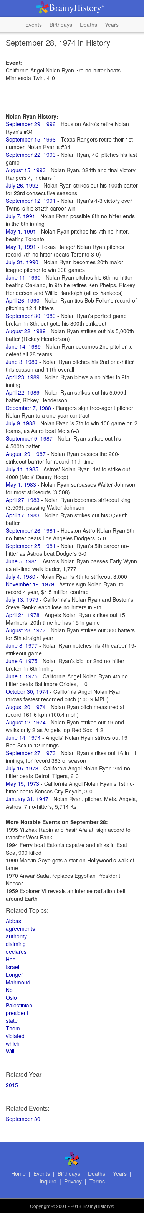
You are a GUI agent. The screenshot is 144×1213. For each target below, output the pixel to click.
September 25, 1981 (31, 546)
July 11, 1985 (22, 469)
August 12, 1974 (26, 722)
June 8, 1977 (22, 645)
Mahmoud (18, 982)
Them (13, 1028)
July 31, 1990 (22, 262)
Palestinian (19, 1005)
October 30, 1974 (27, 691)
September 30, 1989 (31, 315)
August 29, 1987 (26, 454)
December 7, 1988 (28, 407)
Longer (14, 974)
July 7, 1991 (20, 216)
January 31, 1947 (27, 799)
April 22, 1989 (23, 392)
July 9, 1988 (20, 423)
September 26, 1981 (31, 530)
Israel (12, 967)
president (17, 1013)
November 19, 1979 (30, 584)
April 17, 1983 (23, 515)
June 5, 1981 (22, 561)
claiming (16, 944)
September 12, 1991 (31, 200)
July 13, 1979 (22, 599)
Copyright (40, 1206)
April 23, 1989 (23, 377)
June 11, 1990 (23, 277)
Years (112, 24)
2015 (12, 1085)
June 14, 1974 (23, 737)
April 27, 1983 (23, 500)
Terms (97, 1181)
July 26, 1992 (22, 185)
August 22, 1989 (26, 331)
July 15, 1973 (22, 768)
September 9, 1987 (29, 438)
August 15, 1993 (26, 170)
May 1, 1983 (21, 484)
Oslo (11, 997)
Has (10, 959)
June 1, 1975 (22, 676)
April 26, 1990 (23, 300)
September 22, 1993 (31, 154)
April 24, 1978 (23, 615)
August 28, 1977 (26, 630)
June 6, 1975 (22, 661)
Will (10, 1051)
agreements (20, 928)
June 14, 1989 (23, 346)
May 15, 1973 (22, 783)
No (9, 990)
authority (16, 936)
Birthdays (61, 24)
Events (33, 24)
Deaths (88, 24)
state (12, 1020)
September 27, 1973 (31, 753)
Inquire (48, 1181)
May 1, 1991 (21, 231)
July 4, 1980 (20, 576)
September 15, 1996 (31, 139)
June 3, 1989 (22, 361)
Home (18, 1173)
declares (16, 951)
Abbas (13, 921)
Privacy (73, 1181)
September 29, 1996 (31, 124)
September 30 (23, 1118)
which (13, 1043)
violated (15, 1036)
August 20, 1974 (26, 707)
